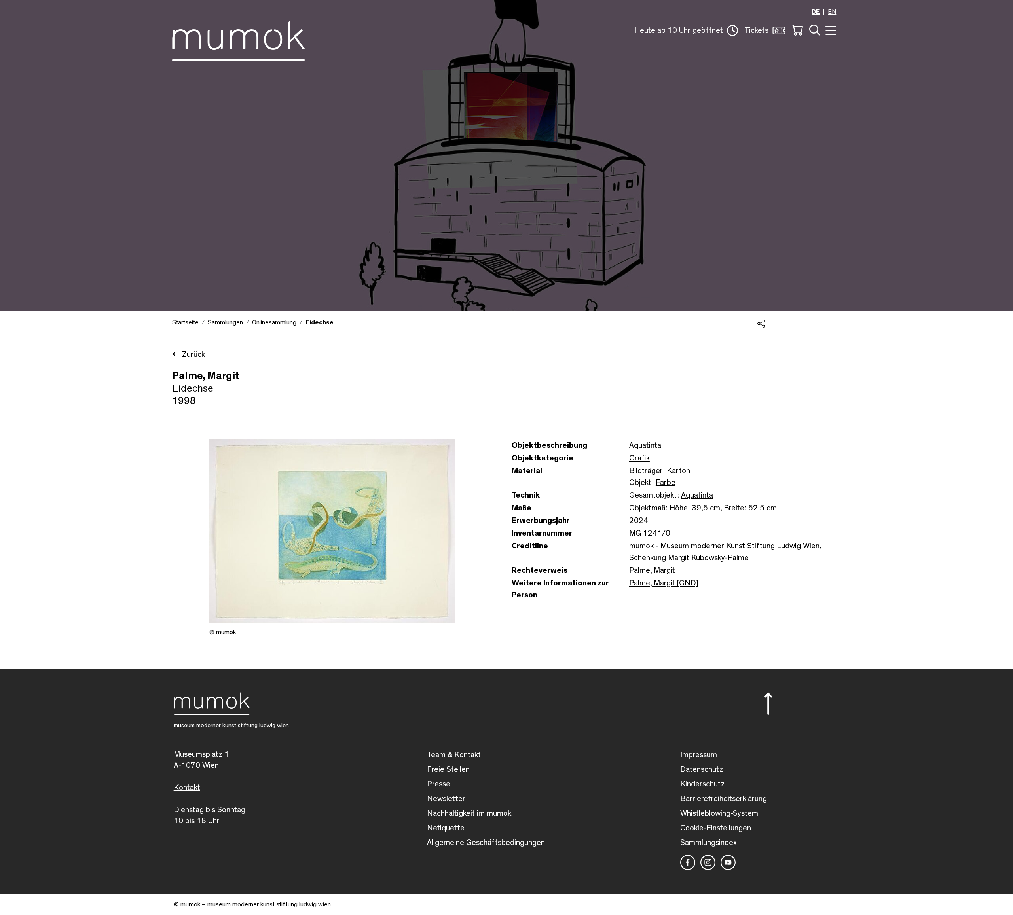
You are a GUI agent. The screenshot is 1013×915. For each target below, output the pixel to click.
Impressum (698, 755)
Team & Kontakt (454, 755)
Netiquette (446, 828)
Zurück (193, 354)
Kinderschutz (702, 784)
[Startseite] (238, 39)
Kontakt (187, 788)
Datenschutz (701, 769)
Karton (678, 471)
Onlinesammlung (274, 322)
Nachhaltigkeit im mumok (469, 813)
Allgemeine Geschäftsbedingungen (486, 843)
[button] (686, 30)
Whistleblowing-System (719, 813)
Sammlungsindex (708, 843)
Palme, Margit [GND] (663, 583)
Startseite (185, 322)
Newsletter (446, 799)
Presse (438, 784)
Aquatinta (697, 495)
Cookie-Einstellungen (715, 828)
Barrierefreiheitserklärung (723, 799)
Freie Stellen (448, 769)
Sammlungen (225, 322)
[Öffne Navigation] (829, 29)
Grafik (639, 458)
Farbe (665, 483)
